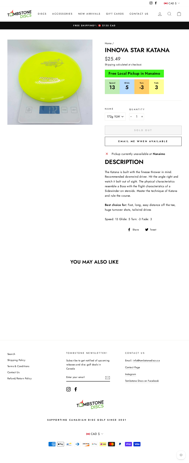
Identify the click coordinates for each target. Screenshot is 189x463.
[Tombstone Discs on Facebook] (75, 389)
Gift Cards (115, 14)
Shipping (110, 64)
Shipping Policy (16, 360)
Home (108, 43)
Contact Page (132, 367)
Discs (42, 14)
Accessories (62, 14)
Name (109, 109)
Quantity (137, 109)
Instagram (130, 374)
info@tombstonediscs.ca (146, 360)
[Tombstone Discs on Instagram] (68, 389)
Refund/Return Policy (19, 378)
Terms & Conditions (18, 366)
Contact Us (139, 14)
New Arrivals (89, 14)
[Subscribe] (107, 377)
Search (11, 354)
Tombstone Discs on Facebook (142, 381)
